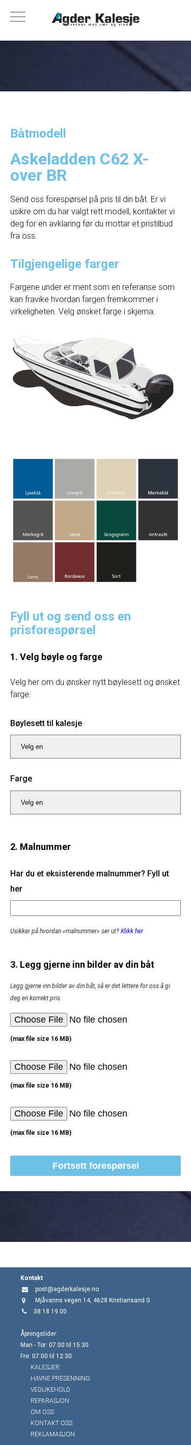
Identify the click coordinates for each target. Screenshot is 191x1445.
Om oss (42, 1412)
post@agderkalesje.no (67, 1289)
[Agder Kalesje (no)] (95, 20)
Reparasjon (50, 1400)
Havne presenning (60, 1378)
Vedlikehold (50, 1389)
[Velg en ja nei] (95, 747)
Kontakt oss (51, 1423)
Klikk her (132, 931)
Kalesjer (45, 1367)
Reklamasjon (53, 1434)
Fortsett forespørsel (95, 1166)
